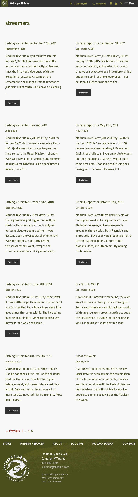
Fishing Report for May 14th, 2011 (97, 125)
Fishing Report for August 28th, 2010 (28, 356)
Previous (12, 431)
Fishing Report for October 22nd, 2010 (29, 202)
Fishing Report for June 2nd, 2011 (26, 125)
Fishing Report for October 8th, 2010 (28, 284)
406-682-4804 (50, 463)
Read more (13, 103)
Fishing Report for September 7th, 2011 (100, 43)
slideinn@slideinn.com (55, 467)
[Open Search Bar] (120, 3)
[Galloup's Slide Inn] (15, 3)
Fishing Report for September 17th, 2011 (30, 43)
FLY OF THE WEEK (87, 284)
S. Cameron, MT (80, 4)
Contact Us (101, 4)
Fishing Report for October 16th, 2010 (99, 202)
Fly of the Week (86, 356)
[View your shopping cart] (115, 3)
